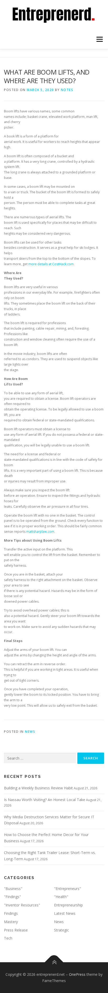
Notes (67, 90)
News (30, 731)
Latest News (64, 913)
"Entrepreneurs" (67, 888)
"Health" (61, 896)
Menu (99, 39)
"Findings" (12, 896)
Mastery (11, 921)
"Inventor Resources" (22, 905)
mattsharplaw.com (40, 531)
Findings (11, 913)
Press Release (16, 930)
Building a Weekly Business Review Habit (38, 787)
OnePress (77, 974)
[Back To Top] (54, 962)
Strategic (61, 930)
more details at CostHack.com (51, 264)
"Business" (13, 888)
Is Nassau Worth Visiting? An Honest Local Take (44, 799)
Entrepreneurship (68, 905)
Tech (8, 938)
